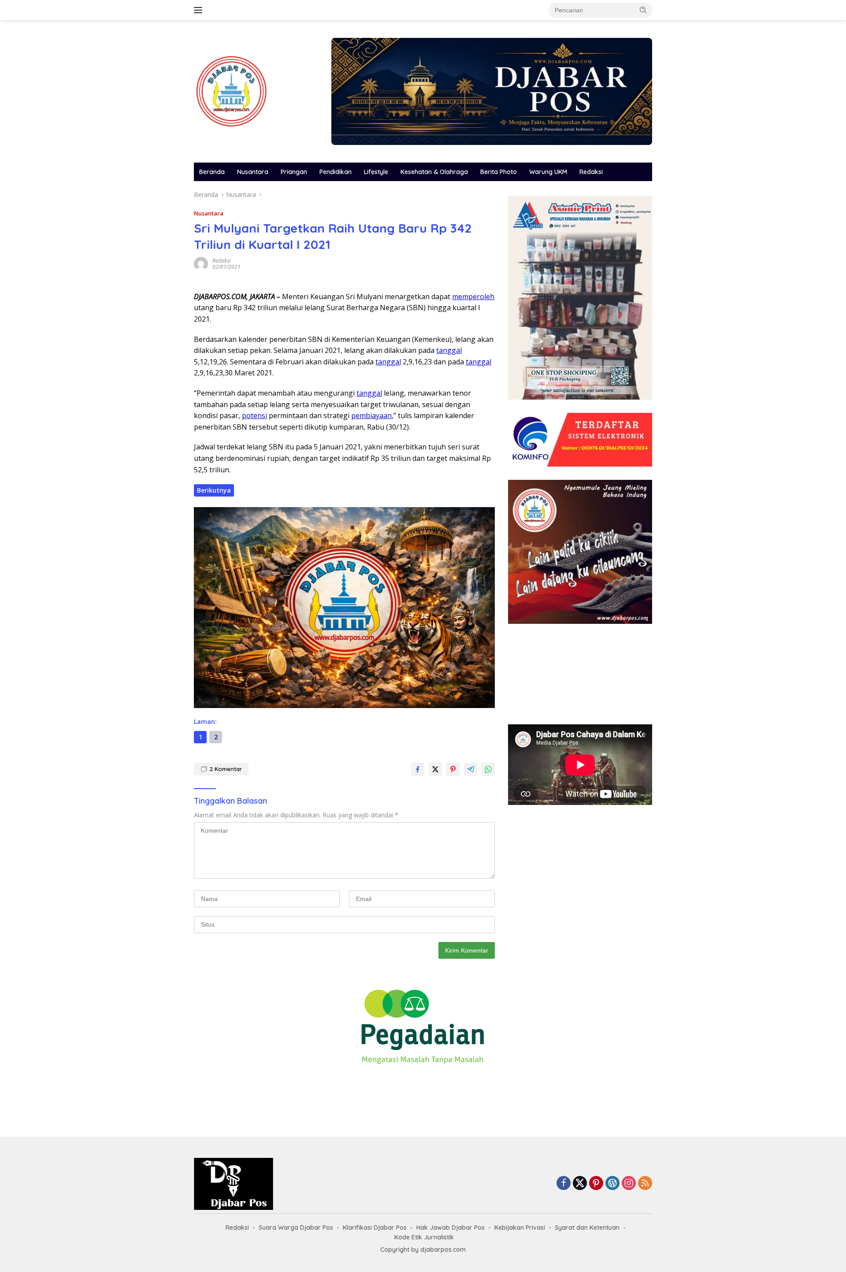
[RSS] (645, 1183)
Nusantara (252, 172)
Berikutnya (214, 490)
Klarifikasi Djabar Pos (375, 1227)
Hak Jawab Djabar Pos (450, 1227)
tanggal (449, 350)
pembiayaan (371, 415)
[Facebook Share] (417, 769)
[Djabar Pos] (231, 90)
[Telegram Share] (470, 769)
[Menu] (200, 10)
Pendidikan (335, 172)
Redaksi (591, 172)
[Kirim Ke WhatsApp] (488, 769)
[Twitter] (580, 1183)
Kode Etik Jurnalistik (424, 1237)
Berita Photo (498, 172)
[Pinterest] (596, 1183)
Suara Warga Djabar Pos (296, 1227)
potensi (254, 415)
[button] (643, 10)
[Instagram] (629, 1183)
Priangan (294, 172)
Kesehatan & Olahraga (434, 172)
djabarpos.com (443, 1249)
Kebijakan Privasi (519, 1227)
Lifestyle (376, 172)
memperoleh (473, 296)
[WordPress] (612, 1183)
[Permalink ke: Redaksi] (201, 263)
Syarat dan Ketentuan (587, 1227)
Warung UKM (548, 172)
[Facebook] (564, 1183)
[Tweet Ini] (435, 769)
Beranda (212, 172)
